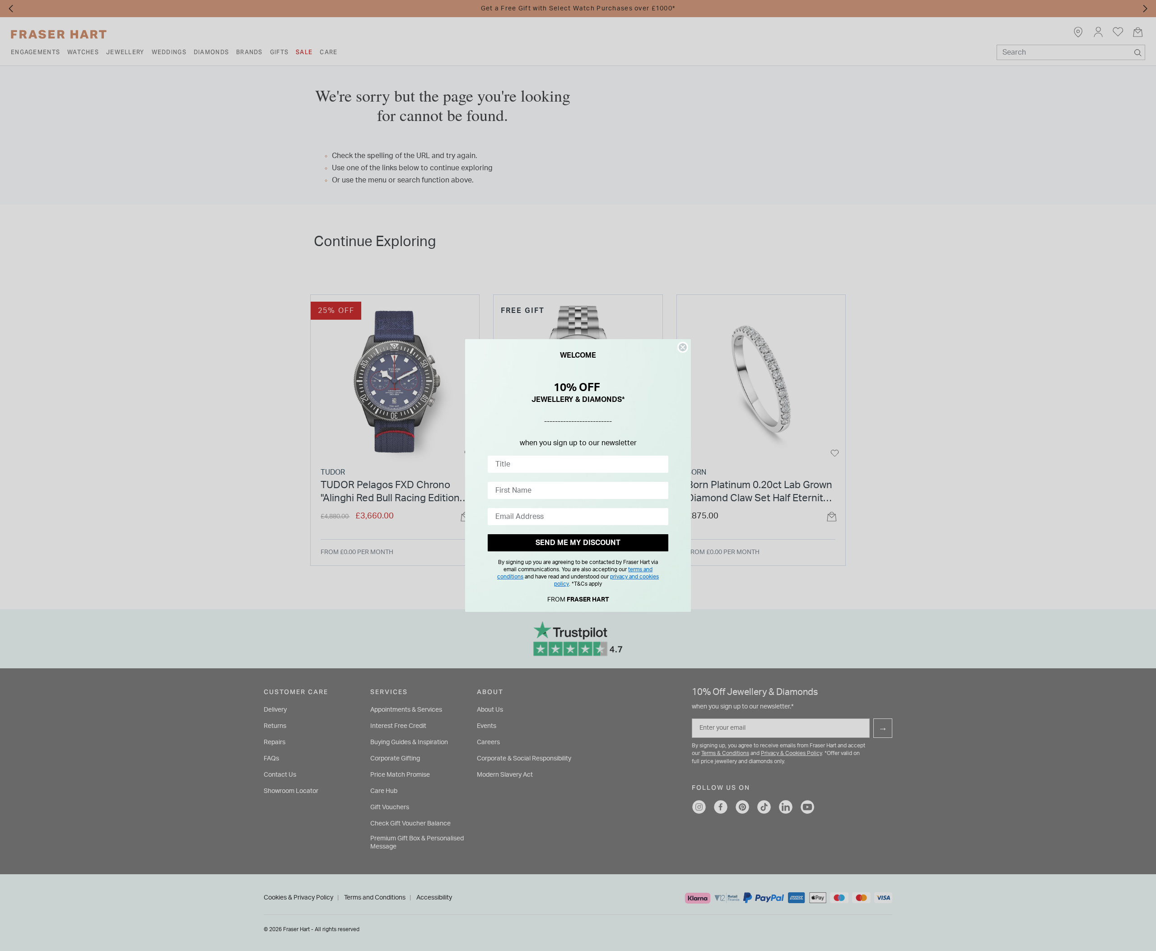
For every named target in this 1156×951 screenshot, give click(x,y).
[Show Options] (659, 464)
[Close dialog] (682, 347)
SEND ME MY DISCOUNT (578, 542)
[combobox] (575, 464)
